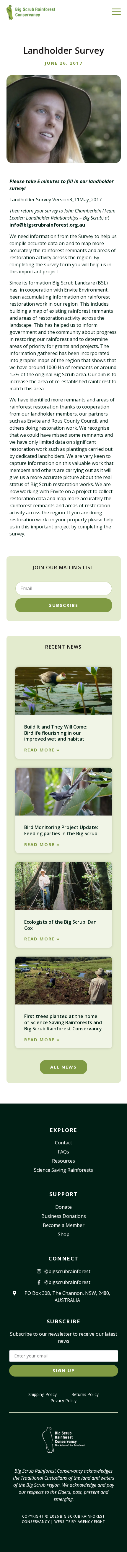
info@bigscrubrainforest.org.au (47, 225)
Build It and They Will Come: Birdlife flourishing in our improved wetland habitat (55, 733)
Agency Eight (91, 1521)
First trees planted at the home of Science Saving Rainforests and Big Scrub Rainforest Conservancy (63, 1022)
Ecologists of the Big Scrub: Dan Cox (60, 925)
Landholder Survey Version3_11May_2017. (55, 199)
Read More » (42, 750)
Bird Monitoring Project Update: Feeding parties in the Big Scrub (61, 830)
